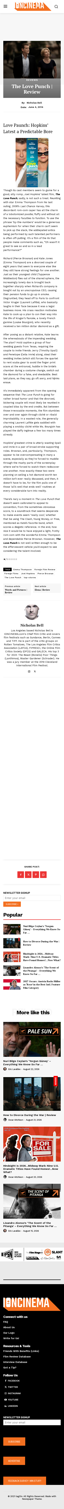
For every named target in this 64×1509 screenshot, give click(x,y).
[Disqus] (32, 725)
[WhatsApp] (43, 874)
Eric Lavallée (14, 1069)
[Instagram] (29, 671)
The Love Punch (12, 577)
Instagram (14, 1393)
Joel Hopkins (28, 573)
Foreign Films (11, 573)
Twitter (13, 1387)
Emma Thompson (22, 569)
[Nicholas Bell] (32, 612)
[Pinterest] (35, 874)
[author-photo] (5, 1069)
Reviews (32, 80)
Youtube (13, 1399)
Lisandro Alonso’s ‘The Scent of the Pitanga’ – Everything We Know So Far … (41, 971)
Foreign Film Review (44, 569)
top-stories (30, 577)
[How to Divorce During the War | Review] (12, 943)
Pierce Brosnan (45, 573)
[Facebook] (20, 874)
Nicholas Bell (34, 102)
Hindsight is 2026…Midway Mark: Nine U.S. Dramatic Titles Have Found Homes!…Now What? (42, 957)
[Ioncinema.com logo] (33, 6)
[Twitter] (35, 671)
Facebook (14, 1380)
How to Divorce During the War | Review (29, 1115)
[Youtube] (5, 1399)
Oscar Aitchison (15, 1120)
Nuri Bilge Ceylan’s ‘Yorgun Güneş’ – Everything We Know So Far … (41, 929)
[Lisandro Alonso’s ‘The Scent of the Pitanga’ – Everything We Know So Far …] (12, 970)
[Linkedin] (5, 1406)
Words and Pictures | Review (16, 591)
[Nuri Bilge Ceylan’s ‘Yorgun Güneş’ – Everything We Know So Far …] (12, 929)
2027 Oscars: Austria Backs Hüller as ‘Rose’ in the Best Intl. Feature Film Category (41, 984)
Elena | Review (42, 590)
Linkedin (13, 1406)
